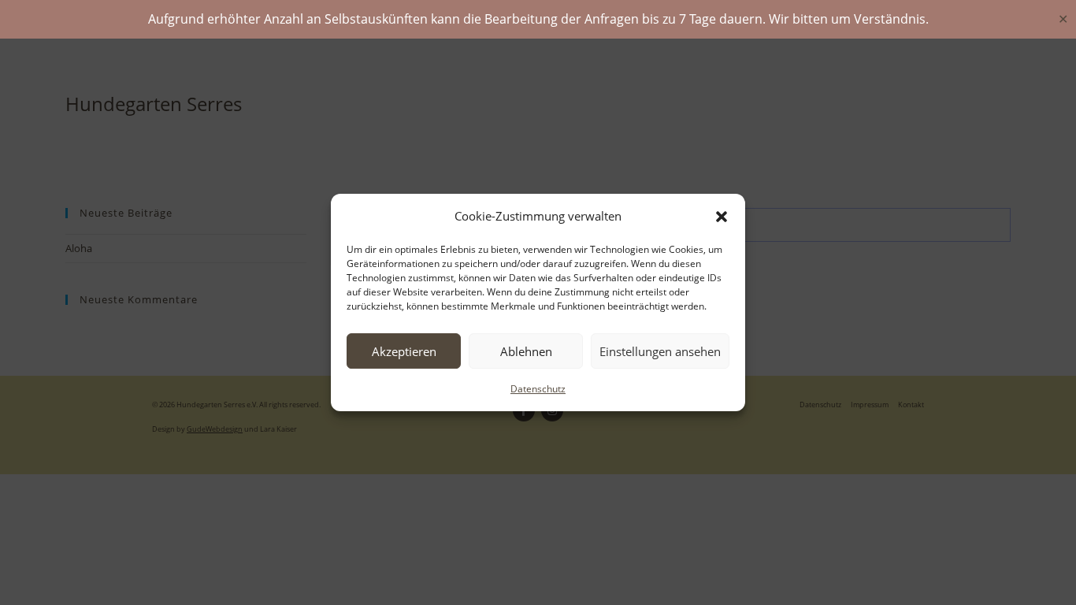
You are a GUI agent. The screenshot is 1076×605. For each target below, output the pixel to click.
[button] (721, 217)
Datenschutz (538, 388)
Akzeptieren (404, 351)
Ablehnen (526, 351)
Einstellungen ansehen (660, 351)
